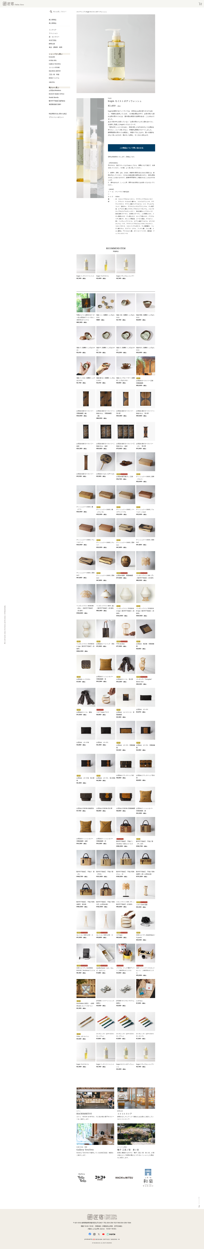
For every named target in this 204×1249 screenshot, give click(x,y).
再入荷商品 (52, 23)
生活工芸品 (52, 40)
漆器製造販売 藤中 (55, 104)
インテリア (52, 30)
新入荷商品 (52, 20)
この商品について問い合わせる (131, 148)
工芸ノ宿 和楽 (54, 74)
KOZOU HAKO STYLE (56, 94)
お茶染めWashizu (55, 90)
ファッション (53, 33)
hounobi (52, 57)
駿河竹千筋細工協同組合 (57, 101)
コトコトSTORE (54, 67)
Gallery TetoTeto (55, 64)
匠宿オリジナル (54, 78)
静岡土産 (52, 44)
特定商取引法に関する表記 (58, 114)
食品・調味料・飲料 (55, 47)
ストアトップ (80, 12)
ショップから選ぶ (55, 54)
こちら (132, 157)
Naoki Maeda (54, 97)
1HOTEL (52, 82)
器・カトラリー (54, 37)
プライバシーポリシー (56, 117)
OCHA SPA (52, 60)
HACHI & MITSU (55, 71)
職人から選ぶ (54, 87)
